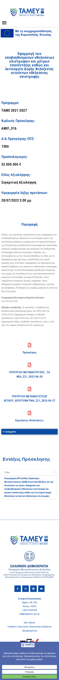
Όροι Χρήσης (29, 622)
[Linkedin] (33, 588)
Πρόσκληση (29, 352)
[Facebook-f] (17, 588)
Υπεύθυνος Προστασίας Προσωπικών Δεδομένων (29, 626)
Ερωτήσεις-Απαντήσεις (29, 420)
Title (7, 472)
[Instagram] (25, 588)
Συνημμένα (10, 431)
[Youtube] (41, 588)
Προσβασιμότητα (29, 630)
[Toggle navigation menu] (4, 23)
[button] (29, 432)
